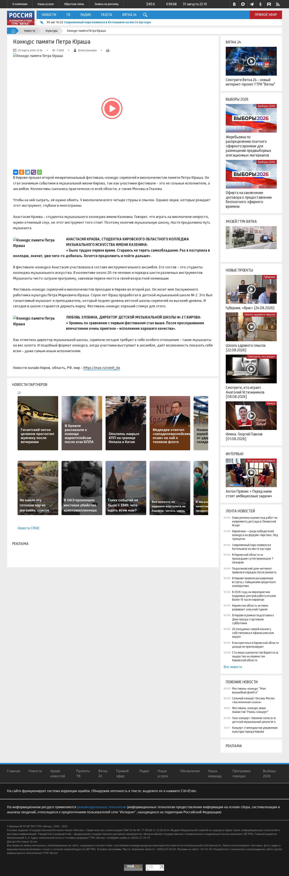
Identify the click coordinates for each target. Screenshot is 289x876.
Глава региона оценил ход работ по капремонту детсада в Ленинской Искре (254, 521)
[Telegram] (27, 172)
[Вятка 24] (251, 61)
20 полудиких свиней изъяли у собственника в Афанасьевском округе (253, 632)
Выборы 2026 (237, 99)
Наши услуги (46, 4)
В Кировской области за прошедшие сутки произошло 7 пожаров (252, 558)
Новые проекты (239, 270)
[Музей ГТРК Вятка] (251, 240)
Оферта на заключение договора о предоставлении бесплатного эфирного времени (249, 200)
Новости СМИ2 (28, 528)
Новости (49, 15)
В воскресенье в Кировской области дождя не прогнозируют (255, 644)
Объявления (190, 771)
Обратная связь (74, 4)
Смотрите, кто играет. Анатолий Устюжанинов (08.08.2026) (245, 392)
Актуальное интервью (261, 460)
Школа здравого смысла (260, 314)
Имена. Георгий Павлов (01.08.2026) (244, 436)
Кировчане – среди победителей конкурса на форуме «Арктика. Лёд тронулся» (255, 535)
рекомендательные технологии (101, 807)
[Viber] (33, 172)
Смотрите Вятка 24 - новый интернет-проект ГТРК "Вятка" (250, 82)
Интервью (235, 454)
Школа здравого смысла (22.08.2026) (246, 347)
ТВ (68, 15)
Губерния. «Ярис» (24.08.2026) (250, 308)
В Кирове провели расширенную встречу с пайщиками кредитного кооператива (254, 582)
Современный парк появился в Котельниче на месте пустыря (107, 22)
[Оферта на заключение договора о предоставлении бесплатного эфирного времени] (251, 174)
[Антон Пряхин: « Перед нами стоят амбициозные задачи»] (251, 473)
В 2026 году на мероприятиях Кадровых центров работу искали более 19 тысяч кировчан (254, 595)
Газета (106, 15)
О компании (19, 4)
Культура (52, 30)
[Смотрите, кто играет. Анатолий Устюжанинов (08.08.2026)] (251, 369)
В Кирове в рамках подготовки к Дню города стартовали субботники (253, 619)
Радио (85, 15)
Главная (13, 771)
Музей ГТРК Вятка (241, 221)
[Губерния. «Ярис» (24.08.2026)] (251, 289)
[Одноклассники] (21, 172)
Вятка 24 (129, 15)
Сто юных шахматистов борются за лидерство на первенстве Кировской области (255, 656)
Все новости (233, 667)
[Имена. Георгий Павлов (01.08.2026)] (251, 415)
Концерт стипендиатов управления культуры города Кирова (255, 729)
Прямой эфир (266, 15)
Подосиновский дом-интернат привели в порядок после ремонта (254, 570)
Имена (271, 403)
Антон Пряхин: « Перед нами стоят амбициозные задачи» (249, 493)
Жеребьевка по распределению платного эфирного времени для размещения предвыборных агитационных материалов (248, 146)
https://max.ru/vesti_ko (101, 368)
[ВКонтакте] (15, 172)
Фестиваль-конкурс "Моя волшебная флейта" (249, 690)
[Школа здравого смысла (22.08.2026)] (251, 326)
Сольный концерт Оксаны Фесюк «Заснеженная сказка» (253, 700)
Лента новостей (240, 511)
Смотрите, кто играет (261, 356)
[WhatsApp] (39, 172)
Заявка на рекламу (106, 4)
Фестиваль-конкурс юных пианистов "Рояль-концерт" (250, 710)
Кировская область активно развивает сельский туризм (250, 607)
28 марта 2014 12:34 (30, 50)
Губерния (269, 277)
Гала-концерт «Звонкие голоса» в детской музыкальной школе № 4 (254, 720)
